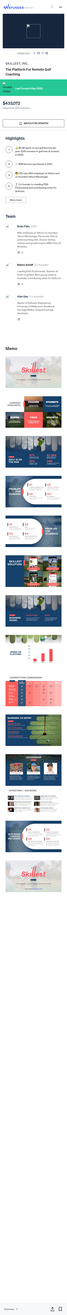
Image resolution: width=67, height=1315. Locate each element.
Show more (16, 200)
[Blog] (46, 53)
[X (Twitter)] (22, 252)
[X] (34, 53)
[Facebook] (38, 53)
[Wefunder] (13, 7)
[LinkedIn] (18, 252)
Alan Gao (22, 296)
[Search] (52, 7)
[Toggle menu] (60, 7)
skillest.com (23, 53)
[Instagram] (42, 53)
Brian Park (23, 226)
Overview (9, 1309)
